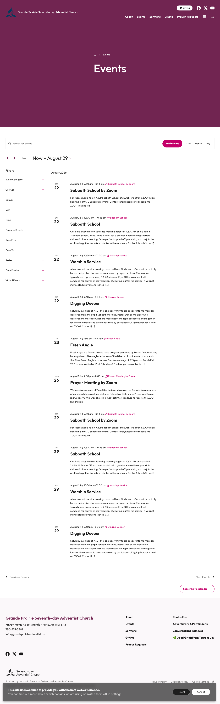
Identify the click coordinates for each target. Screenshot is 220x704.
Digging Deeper (85, 303)
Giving (186, 7)
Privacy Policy (159, 681)
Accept (201, 691)
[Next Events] (14, 158)
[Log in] (213, 681)
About (129, 16)
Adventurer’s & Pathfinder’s (190, 624)
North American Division (36, 681)
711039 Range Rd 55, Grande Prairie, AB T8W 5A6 (36, 624)
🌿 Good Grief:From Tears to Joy (193, 637)
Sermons (155, 16)
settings (116, 694)
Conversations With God (188, 630)
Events (141, 16)
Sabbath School (85, 224)
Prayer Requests (187, 16)
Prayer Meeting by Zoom (93, 382)
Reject (181, 691)
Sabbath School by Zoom (93, 190)
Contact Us (179, 617)
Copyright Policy (179, 681)
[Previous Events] (8, 158)
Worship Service (85, 261)
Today (24, 158)
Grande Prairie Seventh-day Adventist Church (48, 12)
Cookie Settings (200, 681)
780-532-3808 (15, 629)
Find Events (172, 143)
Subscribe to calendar (195, 588)
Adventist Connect (64, 681)
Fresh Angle (81, 344)
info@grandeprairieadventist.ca (25, 634)
